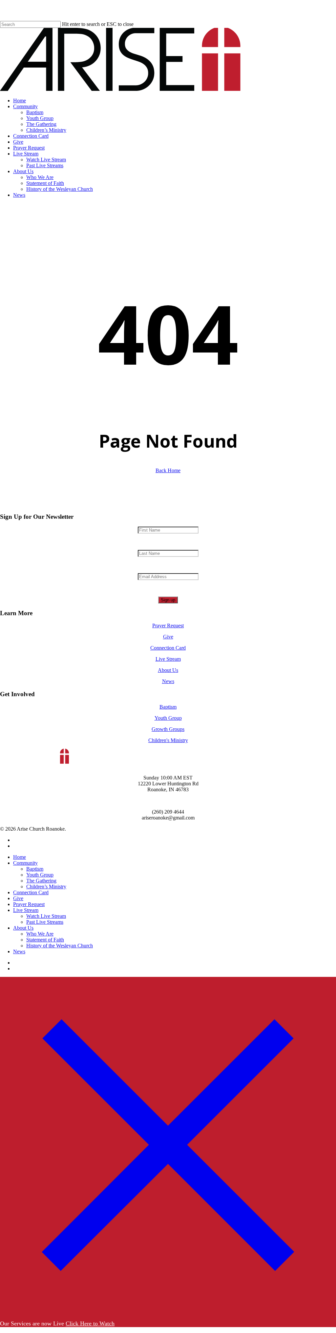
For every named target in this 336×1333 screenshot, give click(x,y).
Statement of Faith (45, 939)
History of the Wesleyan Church (59, 945)
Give (168, 636)
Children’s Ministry (46, 886)
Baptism (168, 707)
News (168, 681)
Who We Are (39, 934)
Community (25, 863)
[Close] (168, 1310)
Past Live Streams (44, 922)
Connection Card (168, 648)
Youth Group (168, 718)
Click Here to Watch (90, 1323)
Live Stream (168, 659)
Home (19, 857)
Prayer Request (168, 625)
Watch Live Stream (46, 916)
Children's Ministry (168, 740)
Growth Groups (168, 729)
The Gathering (41, 880)
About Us (168, 670)
